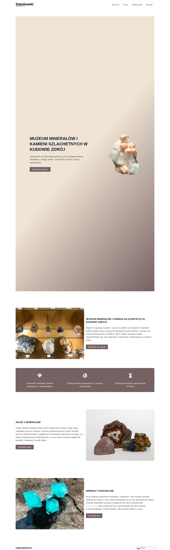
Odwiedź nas (94, 516)
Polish (142, 548)
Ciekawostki (137, 4)
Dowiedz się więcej (96, 347)
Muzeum (115, 4)
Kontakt (149, 4)
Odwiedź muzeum (40, 169)
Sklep (125, 4)
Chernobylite (91, 506)
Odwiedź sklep (24, 447)
